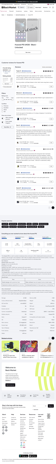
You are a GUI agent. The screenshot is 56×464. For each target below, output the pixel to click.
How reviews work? (8, 86)
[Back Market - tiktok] (6, 427)
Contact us (13, 417)
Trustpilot (4, 425)
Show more (19, 138)
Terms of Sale (41, 421)
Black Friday (31, 428)
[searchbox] (22, 7)
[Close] (54, 1)
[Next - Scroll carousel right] (53, 338)
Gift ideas (31, 426)
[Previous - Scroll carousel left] (49, 338)
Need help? (38, 7)
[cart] (53, 7)
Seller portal (22, 437)
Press (3, 419)
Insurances (22, 423)
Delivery (13, 421)
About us (4, 417)
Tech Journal (32, 417)
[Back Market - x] (3, 433)
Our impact (4, 421)
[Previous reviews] (49, 207)
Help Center (13, 419)
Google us (8, 380)
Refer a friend (23, 417)
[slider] (3, 100)
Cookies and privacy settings (40, 428)
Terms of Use (41, 419)
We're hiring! (4, 423)
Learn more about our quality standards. (21, 293)
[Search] (19, 7)
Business (45, 7)
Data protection (41, 431)
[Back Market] (9, 7)
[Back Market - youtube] (3, 430)
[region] (28, 350)
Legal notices (41, 436)
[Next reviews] (53, 207)
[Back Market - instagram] (3, 427)
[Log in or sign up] (50, 7)
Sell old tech (22, 424)
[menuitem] (19, 11)
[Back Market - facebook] (6, 430)
